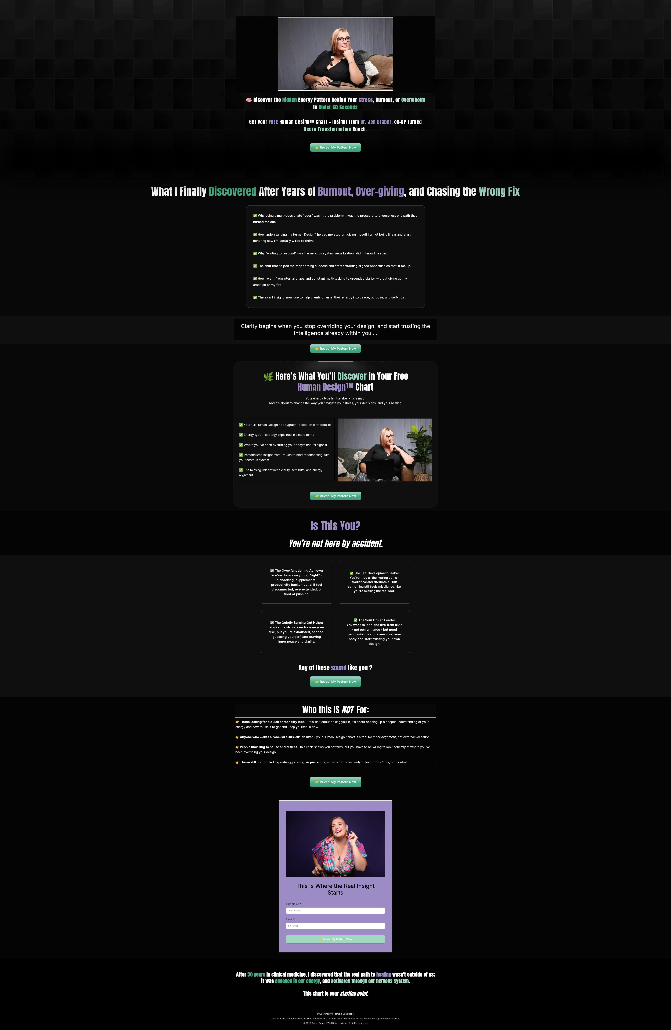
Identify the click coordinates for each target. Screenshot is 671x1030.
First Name (293, 903)
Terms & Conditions (343, 1014)
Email (290, 919)
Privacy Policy (324, 1014)
